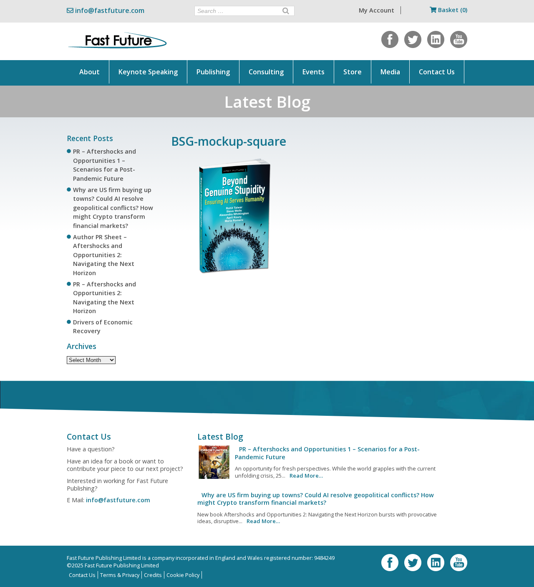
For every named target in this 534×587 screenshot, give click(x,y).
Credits (153, 575)
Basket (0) (451, 10)
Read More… (306, 475)
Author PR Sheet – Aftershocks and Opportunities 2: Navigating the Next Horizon (103, 255)
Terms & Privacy (119, 575)
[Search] (285, 10)
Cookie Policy (182, 575)
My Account (376, 10)
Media (390, 71)
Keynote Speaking (148, 71)
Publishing (213, 71)
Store (352, 71)
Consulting (266, 71)
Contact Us (437, 71)
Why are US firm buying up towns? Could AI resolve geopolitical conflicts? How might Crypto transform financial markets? (113, 208)
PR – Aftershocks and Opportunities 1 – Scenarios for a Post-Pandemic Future (327, 452)
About (89, 71)
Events (313, 71)
